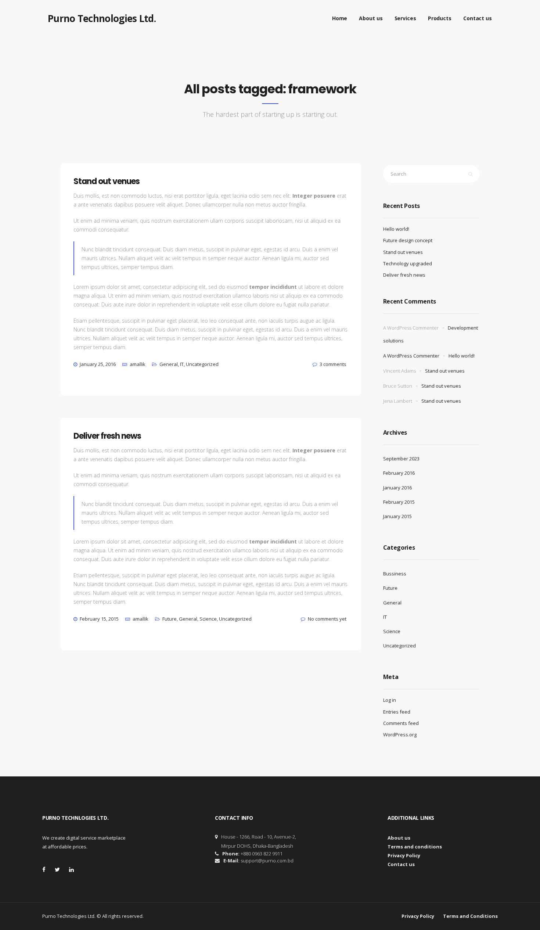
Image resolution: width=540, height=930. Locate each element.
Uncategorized (202, 364)
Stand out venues (403, 252)
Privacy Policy (404, 855)
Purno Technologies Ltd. (102, 18)
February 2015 (399, 502)
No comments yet (327, 618)
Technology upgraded (407, 263)
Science (208, 618)
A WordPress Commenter (411, 355)
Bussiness (394, 573)
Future (169, 618)
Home (340, 18)
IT (182, 364)
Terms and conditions (415, 846)
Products (439, 18)
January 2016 (397, 487)
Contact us (477, 18)
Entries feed (396, 711)
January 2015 (397, 516)
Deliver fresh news (404, 275)
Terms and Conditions (470, 916)
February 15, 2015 (99, 618)
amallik (137, 364)
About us (370, 18)
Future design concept (407, 240)
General (168, 364)
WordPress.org (400, 734)
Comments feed (401, 723)
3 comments (333, 364)
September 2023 (401, 458)
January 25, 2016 (98, 364)
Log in (389, 700)
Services (405, 18)
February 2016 (399, 473)
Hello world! (396, 229)
